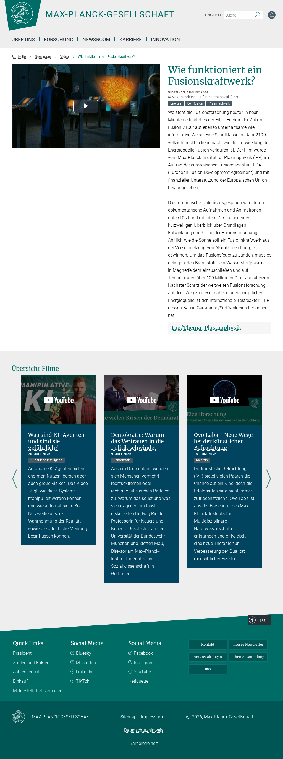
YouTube (142, 671)
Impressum (152, 716)
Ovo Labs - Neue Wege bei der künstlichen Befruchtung (223, 441)
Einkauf (20, 681)
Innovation (165, 39)
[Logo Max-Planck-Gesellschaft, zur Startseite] (103, 19)
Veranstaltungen (208, 657)
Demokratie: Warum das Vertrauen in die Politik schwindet (137, 441)
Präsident (22, 653)
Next (268, 479)
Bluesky (83, 653)
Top (263, 620)
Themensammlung (248, 657)
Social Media (87, 643)
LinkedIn (84, 671)
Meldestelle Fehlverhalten (37, 690)
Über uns (23, 39)
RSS (208, 669)
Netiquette (138, 681)
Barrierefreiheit (144, 743)
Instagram (144, 662)
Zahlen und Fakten (31, 662)
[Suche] (257, 15)
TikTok (82, 681)
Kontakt (207, 644)
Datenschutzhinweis (143, 730)
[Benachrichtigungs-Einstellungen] (272, 15)
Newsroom (96, 39)
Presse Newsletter (248, 644)
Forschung (58, 39)
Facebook (143, 653)
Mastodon (86, 662)
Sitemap (128, 716)
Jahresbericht (26, 671)
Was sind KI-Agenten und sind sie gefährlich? (56, 441)
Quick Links (28, 643)
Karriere (130, 39)
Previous (14, 479)
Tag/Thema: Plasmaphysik (206, 327)
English (213, 15)
